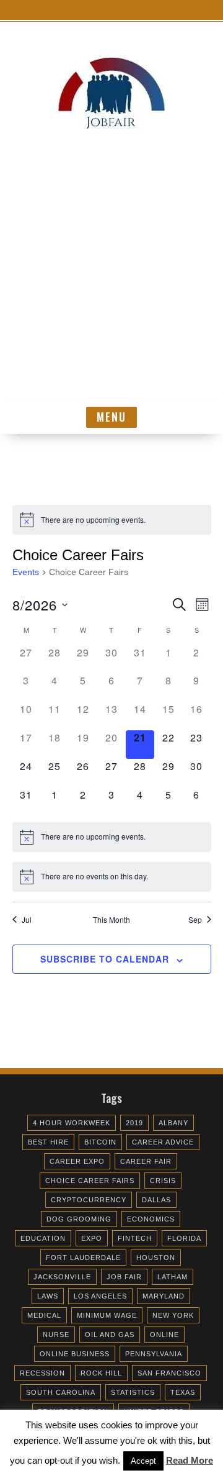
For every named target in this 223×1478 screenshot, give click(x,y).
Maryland (163, 1296)
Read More (189, 1460)
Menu (111, 417)
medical (44, 1315)
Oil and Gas (109, 1334)
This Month (111, 920)
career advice (163, 1142)
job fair (124, 1277)
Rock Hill (101, 1373)
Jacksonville (62, 1277)
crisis (163, 1180)
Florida (184, 1238)
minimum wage (107, 1315)
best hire (48, 1142)
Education (43, 1238)
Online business (75, 1354)
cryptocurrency (88, 1200)
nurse (56, 1334)
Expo (91, 1238)
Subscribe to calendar (104, 959)
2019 (134, 1123)
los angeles (100, 1296)
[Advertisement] (111, 282)
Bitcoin (100, 1142)
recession (42, 1373)
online (164, 1334)
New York (173, 1315)
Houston (155, 1257)
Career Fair (146, 1161)
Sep (195, 920)
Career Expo (77, 1161)
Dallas (156, 1200)
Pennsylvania (153, 1354)
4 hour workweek (71, 1123)
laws (47, 1296)
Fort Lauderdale (83, 1257)
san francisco (169, 1373)
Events (25, 572)
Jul (27, 920)
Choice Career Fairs (89, 1180)
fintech (135, 1238)
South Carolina (60, 1392)
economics (151, 1219)
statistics (133, 1392)
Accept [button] (143, 1461)
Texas (182, 1392)
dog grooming (79, 1219)
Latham (172, 1277)
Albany (173, 1123)
